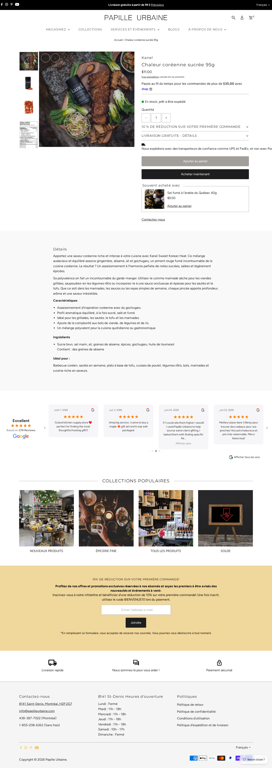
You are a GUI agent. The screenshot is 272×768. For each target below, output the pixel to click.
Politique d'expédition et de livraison (202, 725)
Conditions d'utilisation (193, 718)
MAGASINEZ (56, 29)
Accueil (118, 39)
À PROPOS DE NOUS (205, 29)
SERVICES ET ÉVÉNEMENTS (133, 29)
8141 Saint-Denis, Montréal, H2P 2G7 (45, 704)
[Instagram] (6, 5)
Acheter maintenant (195, 174)
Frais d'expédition (150, 77)
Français (261, 5)
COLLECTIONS (90, 29)
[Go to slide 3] (156, 451)
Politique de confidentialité (196, 711)
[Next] (55, 57)
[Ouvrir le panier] (251, 18)
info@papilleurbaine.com (37, 711)
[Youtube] (17, 5)
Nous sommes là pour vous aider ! (136, 670)
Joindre (136, 622)
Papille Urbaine (56, 759)
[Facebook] (2, 5)
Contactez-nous (153, 219)
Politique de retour (190, 704)
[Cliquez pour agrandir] (127, 58)
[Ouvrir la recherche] (233, 18)
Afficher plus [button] (183, 443)
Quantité (148, 109)
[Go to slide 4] (159, 450)
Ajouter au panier (195, 161)
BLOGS (174, 29)
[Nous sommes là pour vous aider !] (136, 664)
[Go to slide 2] (152, 450)
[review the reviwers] (92, 410)
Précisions (157, 5)
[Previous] (45, 57)
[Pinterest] (12, 5)
